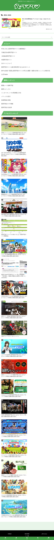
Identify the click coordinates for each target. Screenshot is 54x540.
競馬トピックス (6, 89)
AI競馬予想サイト (6, 59)
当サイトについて (6, 63)
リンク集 (27, 535)
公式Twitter (4, 74)
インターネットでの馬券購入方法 (11, 92)
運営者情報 (27, 533)
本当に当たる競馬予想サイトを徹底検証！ (13, 48)
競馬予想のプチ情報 (7, 103)
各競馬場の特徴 (6, 100)
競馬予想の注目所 (6, 107)
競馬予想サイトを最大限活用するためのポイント (15, 67)
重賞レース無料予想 (7, 85)
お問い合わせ (44, 533)
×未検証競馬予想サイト (8, 56)
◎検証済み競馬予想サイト (9, 52)
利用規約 (10, 533)
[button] (51, 37)
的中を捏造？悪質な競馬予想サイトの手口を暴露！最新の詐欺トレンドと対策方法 (25, 70)
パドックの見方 (6, 96)
